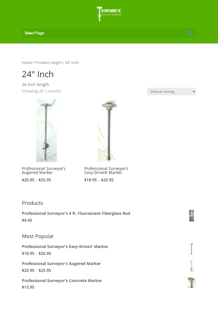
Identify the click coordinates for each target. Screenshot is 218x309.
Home (27, 62)
